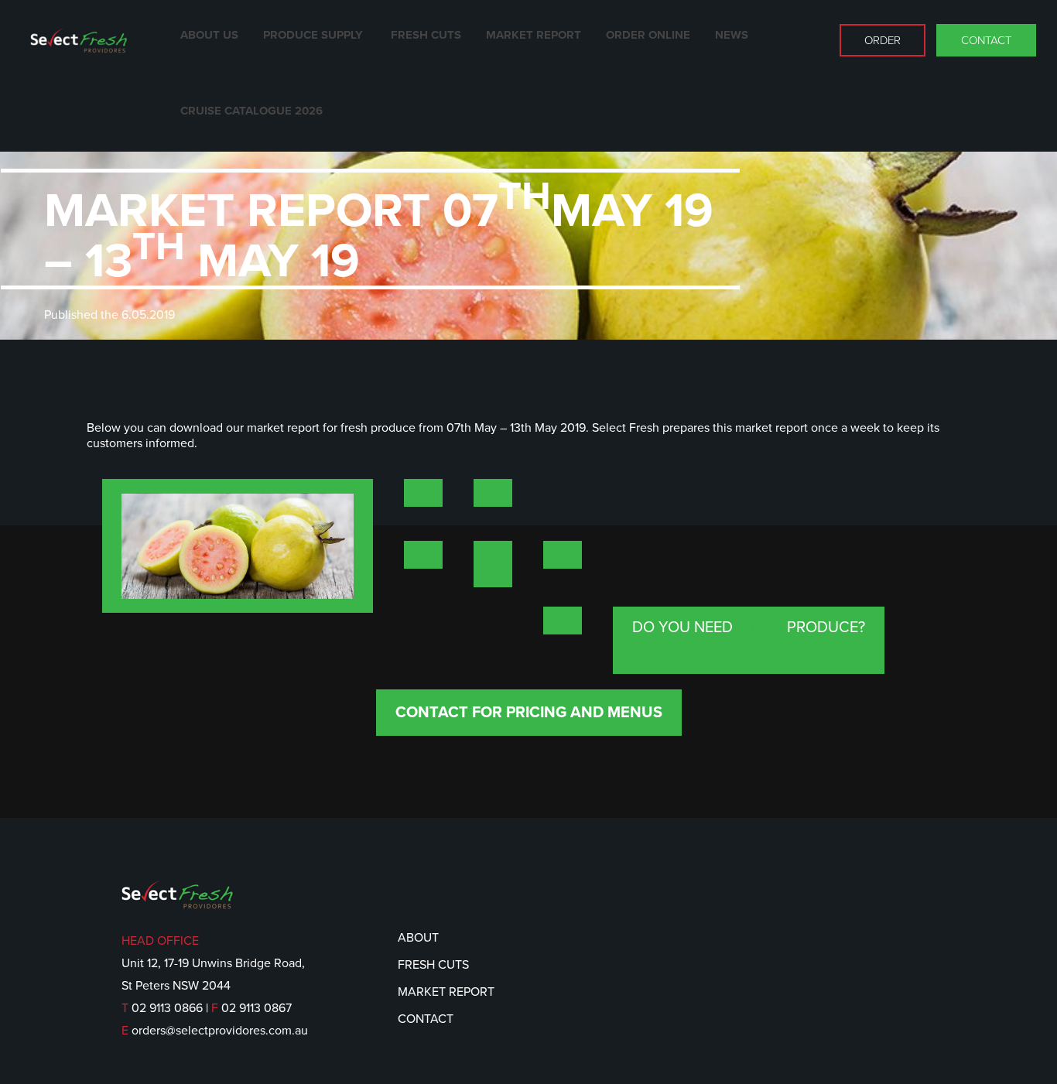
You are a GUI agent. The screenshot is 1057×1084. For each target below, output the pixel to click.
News (731, 35)
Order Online (648, 35)
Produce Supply (314, 35)
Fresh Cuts (426, 35)
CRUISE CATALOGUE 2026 (251, 111)
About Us (209, 35)
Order (882, 40)
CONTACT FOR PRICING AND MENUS (528, 712)
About (418, 938)
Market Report (533, 35)
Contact (986, 40)
